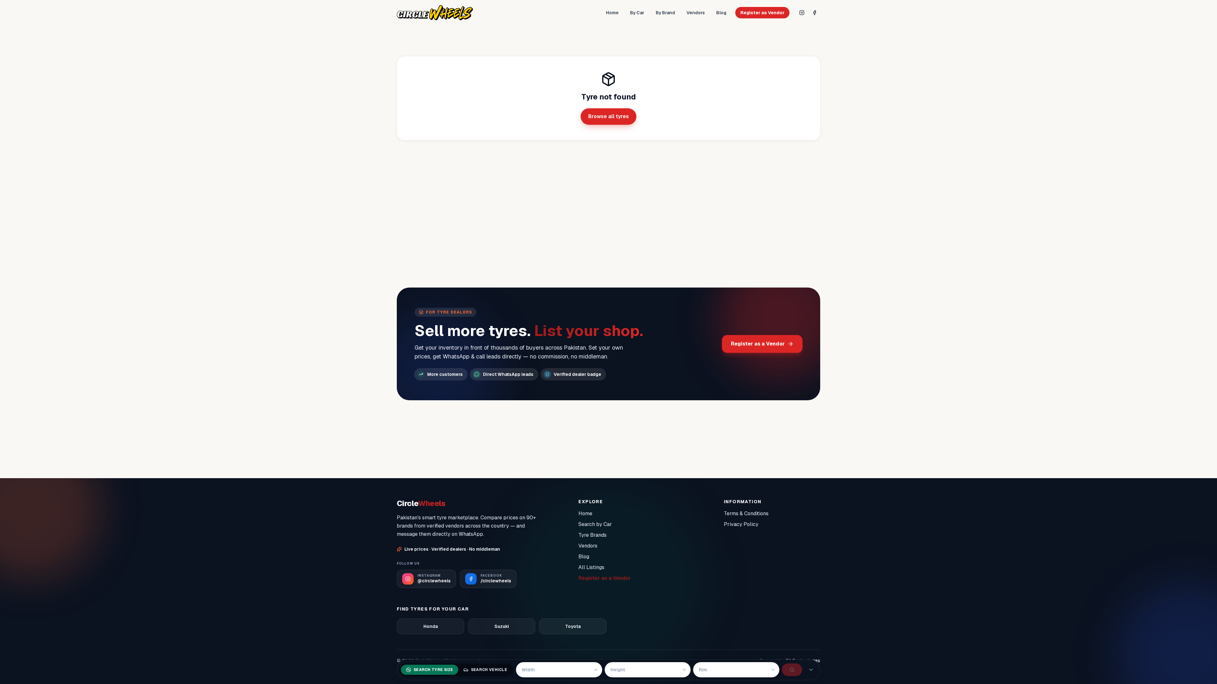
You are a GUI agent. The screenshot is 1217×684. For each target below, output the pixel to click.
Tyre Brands (592, 535)
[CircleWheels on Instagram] (802, 12)
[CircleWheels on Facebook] (814, 12)
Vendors (695, 13)
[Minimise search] (811, 669)
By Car (637, 13)
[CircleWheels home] (435, 12)
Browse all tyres (608, 116)
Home (612, 13)
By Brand (665, 13)
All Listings (591, 567)
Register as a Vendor (758, 343)
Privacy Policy (741, 524)
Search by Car (595, 524)
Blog (721, 13)
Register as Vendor (762, 13)
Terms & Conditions (746, 513)
